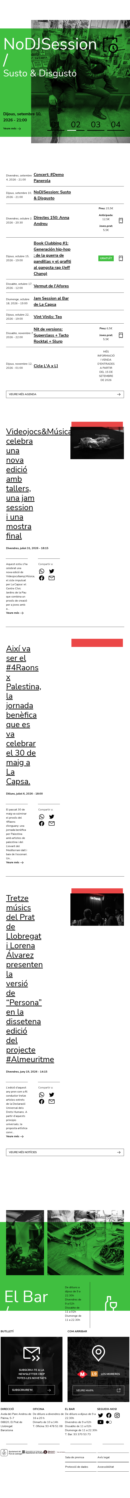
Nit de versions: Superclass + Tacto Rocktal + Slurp (51, 335)
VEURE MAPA (85, 1390)
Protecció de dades (76, 1467)
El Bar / (26, 1305)
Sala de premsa (74, 1457)
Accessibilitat (106, 1467)
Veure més (10, 128)
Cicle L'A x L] (46, 366)
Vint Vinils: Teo (48, 316)
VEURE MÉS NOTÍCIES (23, 1152)
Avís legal (104, 1457)
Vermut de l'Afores (51, 286)
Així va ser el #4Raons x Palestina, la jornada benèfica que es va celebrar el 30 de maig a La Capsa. (23, 715)
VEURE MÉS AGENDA (22, 394)
